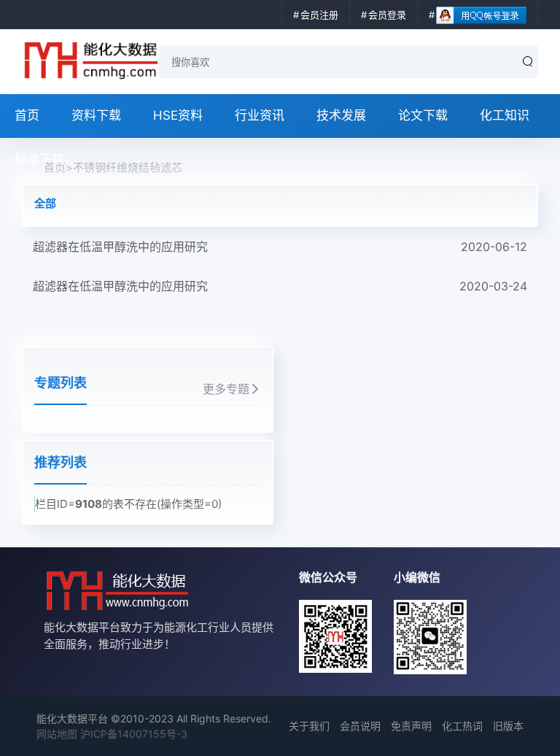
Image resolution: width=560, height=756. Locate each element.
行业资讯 (259, 115)
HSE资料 (178, 115)
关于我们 (309, 726)
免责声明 (411, 726)
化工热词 (462, 726)
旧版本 (508, 726)
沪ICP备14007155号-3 (133, 734)
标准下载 (39, 159)
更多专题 (226, 389)
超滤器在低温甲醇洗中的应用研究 (280, 246)
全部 (45, 203)
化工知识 (504, 115)
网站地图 (56, 734)
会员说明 (360, 726)
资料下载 (96, 115)
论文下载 (423, 115)
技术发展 (341, 115)
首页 (27, 115)
